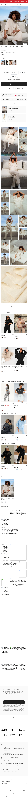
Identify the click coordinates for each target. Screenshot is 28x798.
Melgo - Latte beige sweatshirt (18, 334)
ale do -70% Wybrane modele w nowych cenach (14, 1)
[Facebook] (3, 790)
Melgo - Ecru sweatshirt (6, 498)
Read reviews (6, 760)
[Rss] (24, 790)
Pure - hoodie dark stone (5, 435)
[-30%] (7, 392)
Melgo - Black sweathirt (6, 334)
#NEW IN (5, 721)
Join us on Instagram (7, 772)
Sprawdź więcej (14, 685)
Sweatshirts (12, 46)
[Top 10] (7, 454)
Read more (5, 766)
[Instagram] (17, 790)
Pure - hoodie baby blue (18, 435)
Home (2, 46)
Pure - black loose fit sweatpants (18, 465)
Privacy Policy (20, 708)
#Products (13, 721)
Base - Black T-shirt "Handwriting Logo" (18, 403)
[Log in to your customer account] (20, 4)
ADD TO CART (15, 84)
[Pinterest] (10, 790)
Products (6, 46)
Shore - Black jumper (18, 366)
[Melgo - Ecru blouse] (23, 133)
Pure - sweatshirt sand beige (6, 367)
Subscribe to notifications (8, 750)
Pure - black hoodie (5, 464)
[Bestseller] (20, 454)
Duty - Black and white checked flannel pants (6, 403)
